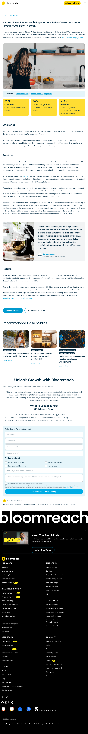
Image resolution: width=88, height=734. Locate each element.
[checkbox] (44, 464)
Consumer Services (9, 350)
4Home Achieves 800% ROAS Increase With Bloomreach (41, 356)
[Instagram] (6, 702)
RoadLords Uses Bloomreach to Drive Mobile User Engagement (72, 359)
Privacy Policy (6, 724)
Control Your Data (26, 724)
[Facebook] (3, 702)
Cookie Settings (38, 724)
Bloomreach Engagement (72, 38)
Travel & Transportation (67, 353)
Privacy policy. (69, 487)
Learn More (7, 360)
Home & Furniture (37, 350)
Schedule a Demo (72, 3)
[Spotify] (12, 702)
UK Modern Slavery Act (52, 724)
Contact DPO (16, 724)
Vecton (25, 176)
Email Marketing (23, 94)
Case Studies (14, 501)
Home (4, 501)
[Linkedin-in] (9, 702)
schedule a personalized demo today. (18, 298)
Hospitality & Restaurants (67, 350)
